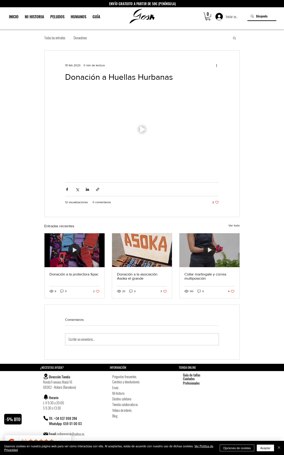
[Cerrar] (279, 448)
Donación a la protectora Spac (74, 274)
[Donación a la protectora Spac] (74, 250)
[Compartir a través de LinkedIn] (87, 189)
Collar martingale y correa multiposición (205, 276)
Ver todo (234, 225)
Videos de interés (122, 410)
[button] (207, 16)
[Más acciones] (216, 65)
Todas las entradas (54, 37)
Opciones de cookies (237, 448)
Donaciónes (80, 37)
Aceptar (265, 448)
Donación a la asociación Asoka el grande (137, 276)
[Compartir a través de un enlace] (98, 189)
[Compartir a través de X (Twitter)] (77, 189)
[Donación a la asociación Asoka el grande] (142, 250)
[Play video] (142, 129)
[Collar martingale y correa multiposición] (209, 250)
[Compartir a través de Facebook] (67, 189)
